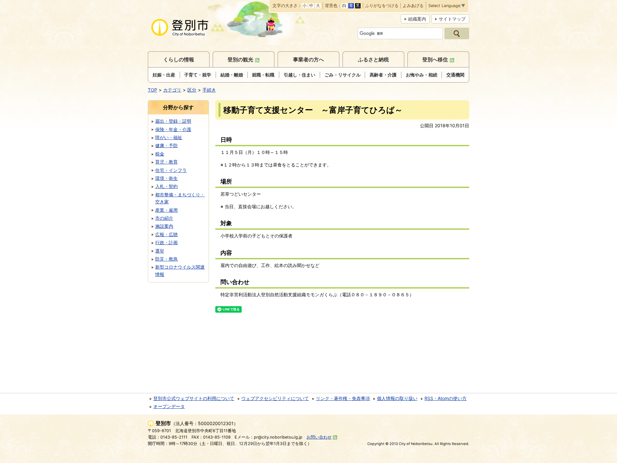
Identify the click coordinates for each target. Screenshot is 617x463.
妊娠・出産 (164, 74)
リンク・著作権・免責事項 (343, 398)
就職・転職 (263, 74)
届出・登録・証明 (173, 121)
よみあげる (413, 6)
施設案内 (164, 226)
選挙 (159, 251)
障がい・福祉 (168, 137)
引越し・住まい (299, 74)
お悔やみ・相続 (421, 74)
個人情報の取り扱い (397, 398)
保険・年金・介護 (173, 129)
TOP (152, 90)
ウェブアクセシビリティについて (275, 398)
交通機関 (455, 74)
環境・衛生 (166, 178)
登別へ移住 (435, 59)
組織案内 (417, 19)
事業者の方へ (308, 59)
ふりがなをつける (381, 6)
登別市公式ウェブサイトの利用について (193, 398)
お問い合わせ (319, 437)
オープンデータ (169, 406)
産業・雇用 (166, 210)
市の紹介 (164, 218)
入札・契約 (166, 186)
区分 (191, 90)
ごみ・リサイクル (343, 74)
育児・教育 (166, 162)
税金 (159, 153)
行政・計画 (166, 242)
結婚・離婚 (231, 74)
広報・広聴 (166, 234)
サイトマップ (452, 19)
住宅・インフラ (171, 170)
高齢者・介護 (383, 74)
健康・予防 (166, 145)
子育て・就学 (197, 74)
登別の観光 (240, 59)
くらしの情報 (178, 59)
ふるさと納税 (373, 59)
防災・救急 (166, 259)
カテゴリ (172, 90)
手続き (209, 90)
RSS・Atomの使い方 (446, 398)
